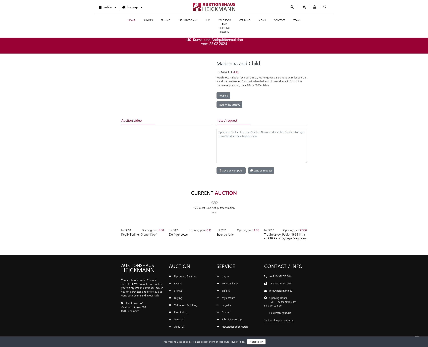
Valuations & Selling (185, 305)
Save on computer (232, 170)
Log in (225, 276)
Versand (244, 20)
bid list (225, 290)
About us (179, 326)
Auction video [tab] (131, 120)
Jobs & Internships (232, 319)
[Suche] (292, 7)
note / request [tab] (227, 120)
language (133, 7)
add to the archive (229, 104)
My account (228, 297)
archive (108, 7)
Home (131, 20)
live (207, 20)
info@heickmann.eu (280, 290)
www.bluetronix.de (274, 324)
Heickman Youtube (280, 312)
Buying (148, 20)
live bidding (181, 312)
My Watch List (229, 283)
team (296, 20)
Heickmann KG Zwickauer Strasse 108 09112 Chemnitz (133, 307)
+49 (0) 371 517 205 (280, 283)
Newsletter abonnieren (234, 326)
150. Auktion (186, 20)
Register (226, 305)
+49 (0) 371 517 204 (280, 276)
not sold (223, 95)
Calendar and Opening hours (224, 25)
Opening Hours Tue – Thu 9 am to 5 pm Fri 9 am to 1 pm (280, 301)
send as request (262, 170)
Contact (279, 20)
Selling (165, 20)
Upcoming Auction (185, 276)
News (262, 20)
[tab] (172, 120)
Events (178, 283)
